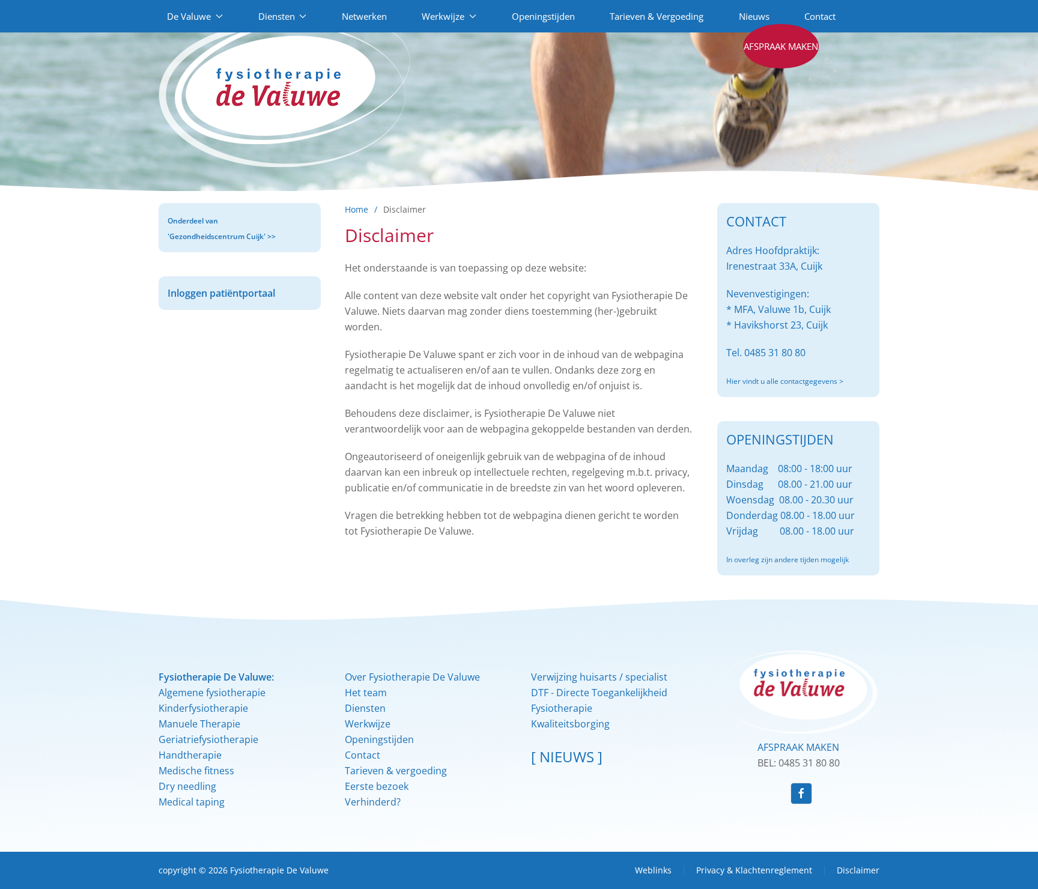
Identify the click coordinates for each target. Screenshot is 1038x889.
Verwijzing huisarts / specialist (599, 677)
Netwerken (364, 16)
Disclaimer (858, 870)
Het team (366, 692)
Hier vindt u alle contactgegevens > (784, 381)
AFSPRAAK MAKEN (798, 747)
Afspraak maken (781, 46)
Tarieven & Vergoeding (656, 16)
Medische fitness (196, 770)
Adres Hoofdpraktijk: (772, 250)
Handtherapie (190, 755)
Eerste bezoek (376, 786)
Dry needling (187, 786)
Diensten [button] (276, 16)
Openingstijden (543, 16)
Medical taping (192, 802)
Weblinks (653, 870)
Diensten (365, 708)
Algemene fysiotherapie (212, 692)
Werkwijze (367, 723)
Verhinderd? (373, 802)
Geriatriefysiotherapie (208, 739)
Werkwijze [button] (443, 16)
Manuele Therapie (199, 723)
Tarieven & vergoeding (396, 770)
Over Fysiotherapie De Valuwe (412, 677)
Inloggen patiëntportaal (221, 293)
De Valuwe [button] (189, 16)
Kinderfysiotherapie (203, 708)
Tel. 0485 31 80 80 (766, 352)
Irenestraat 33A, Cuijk (774, 266)
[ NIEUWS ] (566, 756)
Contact (820, 16)
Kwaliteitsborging (570, 723)
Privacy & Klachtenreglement (754, 870)
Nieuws (754, 16)
